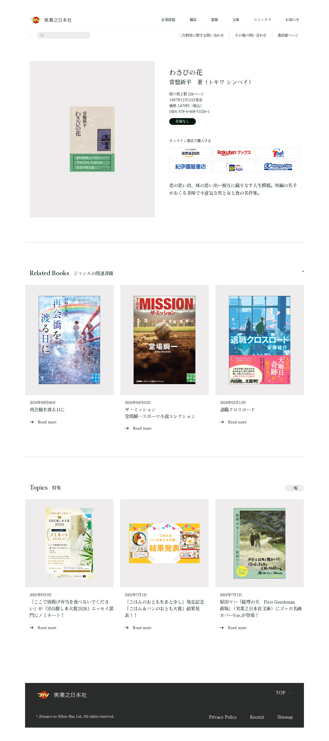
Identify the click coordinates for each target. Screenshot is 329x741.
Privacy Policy (223, 717)
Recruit (257, 717)
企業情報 (168, 19)
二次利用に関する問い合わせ (201, 35)
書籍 (214, 19)
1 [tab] (303, 271)
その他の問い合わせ (251, 35)
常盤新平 (180, 82)
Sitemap (285, 717)
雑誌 (193, 19)
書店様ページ (288, 35)
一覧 (294, 488)
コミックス (262, 19)
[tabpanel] (69, 355)
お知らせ (292, 19)
